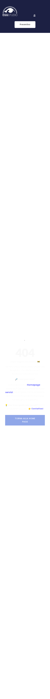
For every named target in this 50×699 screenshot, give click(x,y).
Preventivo (25, 24)
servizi (9, 392)
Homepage (33, 384)
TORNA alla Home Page (25, 420)
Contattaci (37, 408)
